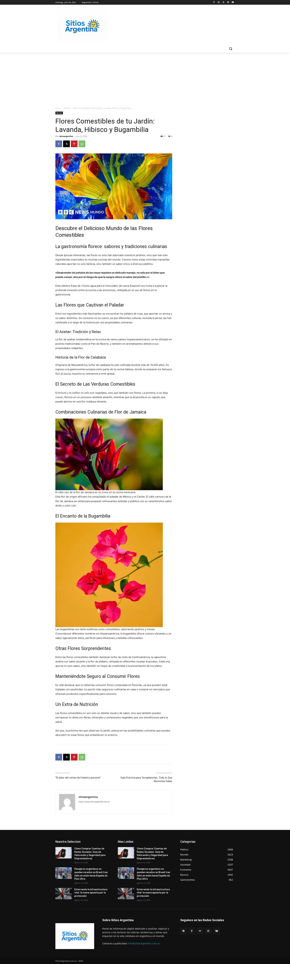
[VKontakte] (216, 931)
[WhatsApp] (82, 143)
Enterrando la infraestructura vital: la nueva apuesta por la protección (90, 892)
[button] (231, 49)
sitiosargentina (66, 136)
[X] (223, 2)
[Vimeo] (228, 2)
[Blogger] (183, 931)
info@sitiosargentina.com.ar (144, 943)
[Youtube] (233, 2)
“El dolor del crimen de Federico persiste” (78, 777)
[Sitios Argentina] (82, 26)
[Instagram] (219, 2)
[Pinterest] (74, 143)
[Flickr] (200, 931)
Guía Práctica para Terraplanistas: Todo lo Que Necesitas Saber (146, 779)
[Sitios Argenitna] (74, 936)
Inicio (57, 108)
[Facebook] (214, 2)
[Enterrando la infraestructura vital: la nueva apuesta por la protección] (63, 893)
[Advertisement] (145, 77)
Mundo (66, 108)
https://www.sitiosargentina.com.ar (94, 802)
